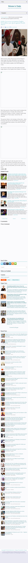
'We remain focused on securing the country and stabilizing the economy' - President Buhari (15, 473)
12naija (25, 550)
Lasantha (23, 551)
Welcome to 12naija (14, 6)
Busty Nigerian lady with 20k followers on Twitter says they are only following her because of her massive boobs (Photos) (15, 527)
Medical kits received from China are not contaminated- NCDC (13, 367)
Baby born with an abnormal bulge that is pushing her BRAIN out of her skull (15, 450)
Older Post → (24, 218)
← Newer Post (4, 218)
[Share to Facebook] (5, 169)
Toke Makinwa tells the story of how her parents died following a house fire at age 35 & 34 (17, 287)
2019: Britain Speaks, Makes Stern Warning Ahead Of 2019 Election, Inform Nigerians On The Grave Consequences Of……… (15, 429)
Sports (6, 17)
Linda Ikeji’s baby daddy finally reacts (13, 496)
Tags (9, 279)
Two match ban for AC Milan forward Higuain (14, 458)
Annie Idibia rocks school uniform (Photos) (16, 311)
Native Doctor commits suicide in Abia (13, 362)
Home (2, 17)
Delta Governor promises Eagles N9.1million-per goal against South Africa (13, 23)
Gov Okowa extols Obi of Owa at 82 (12, 407)
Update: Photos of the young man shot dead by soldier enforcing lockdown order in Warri (15, 388)
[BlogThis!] (3, 169)
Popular (3, 279)
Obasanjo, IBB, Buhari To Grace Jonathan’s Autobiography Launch (14, 454)
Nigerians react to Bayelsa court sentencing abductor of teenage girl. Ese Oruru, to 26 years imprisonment (15, 352)
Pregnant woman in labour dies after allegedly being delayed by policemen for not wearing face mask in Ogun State (16, 335)
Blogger (16, 327)
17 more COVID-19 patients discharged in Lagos (15, 346)
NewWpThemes (10, 551)
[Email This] (1, 169)
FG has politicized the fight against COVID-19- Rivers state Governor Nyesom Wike (16, 379)
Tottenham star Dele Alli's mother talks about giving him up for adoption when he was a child (16, 175)
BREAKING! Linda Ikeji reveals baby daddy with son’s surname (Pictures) (15, 507)
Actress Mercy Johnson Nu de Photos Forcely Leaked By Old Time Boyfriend (17, 295)
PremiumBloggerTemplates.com (8, 552)
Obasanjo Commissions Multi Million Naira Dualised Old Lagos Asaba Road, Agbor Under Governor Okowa (16, 435)
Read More (16, 180)
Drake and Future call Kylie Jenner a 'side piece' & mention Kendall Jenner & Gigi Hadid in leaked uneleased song (15, 357)
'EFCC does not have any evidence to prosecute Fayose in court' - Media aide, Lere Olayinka (15, 478)
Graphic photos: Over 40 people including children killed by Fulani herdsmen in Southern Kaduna (17, 303)
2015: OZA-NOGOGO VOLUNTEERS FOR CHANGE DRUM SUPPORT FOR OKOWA (15, 319)
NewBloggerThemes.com (21, 552)
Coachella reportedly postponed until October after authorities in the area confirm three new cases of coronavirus (16, 403)
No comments (14, 27)
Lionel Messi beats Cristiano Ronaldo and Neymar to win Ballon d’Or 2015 (15, 183)
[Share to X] (4, 169)
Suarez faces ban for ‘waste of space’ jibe (15, 209)
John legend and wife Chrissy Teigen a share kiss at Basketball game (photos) (16, 393)
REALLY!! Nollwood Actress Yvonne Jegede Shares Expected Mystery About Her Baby (16, 469)
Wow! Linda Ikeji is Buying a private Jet (13, 492)
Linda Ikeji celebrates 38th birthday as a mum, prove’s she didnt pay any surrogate (14, 512)
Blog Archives (16, 279)
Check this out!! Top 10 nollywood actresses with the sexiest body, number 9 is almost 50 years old (15, 464)
